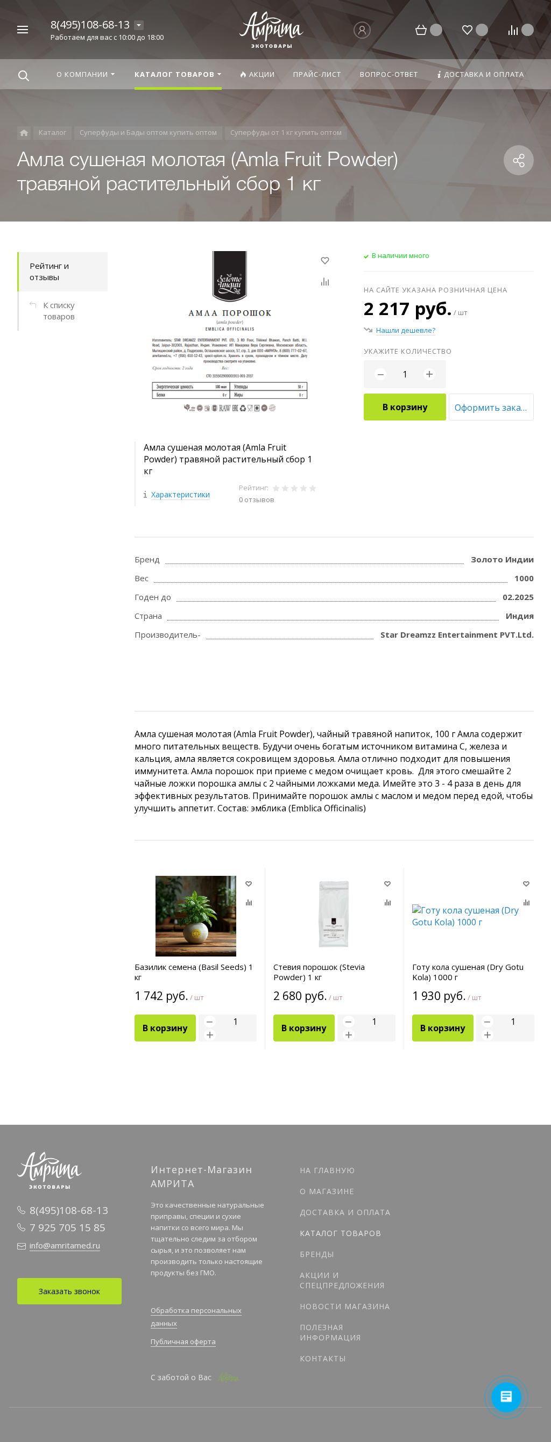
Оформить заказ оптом (494, 407)
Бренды (317, 1254)
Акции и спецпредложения (342, 1280)
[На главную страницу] (271, 28)
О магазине (327, 1191)
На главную (327, 1170)
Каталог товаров (341, 1233)
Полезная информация (330, 1332)
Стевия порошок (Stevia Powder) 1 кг (319, 972)
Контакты (323, 1358)
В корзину (405, 407)
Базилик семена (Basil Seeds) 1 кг (194, 972)
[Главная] (24, 133)
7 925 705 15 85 (67, 1227)
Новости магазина (345, 1306)
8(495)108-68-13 (90, 24)
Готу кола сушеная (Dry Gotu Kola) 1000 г (468, 972)
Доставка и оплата (345, 1212)
